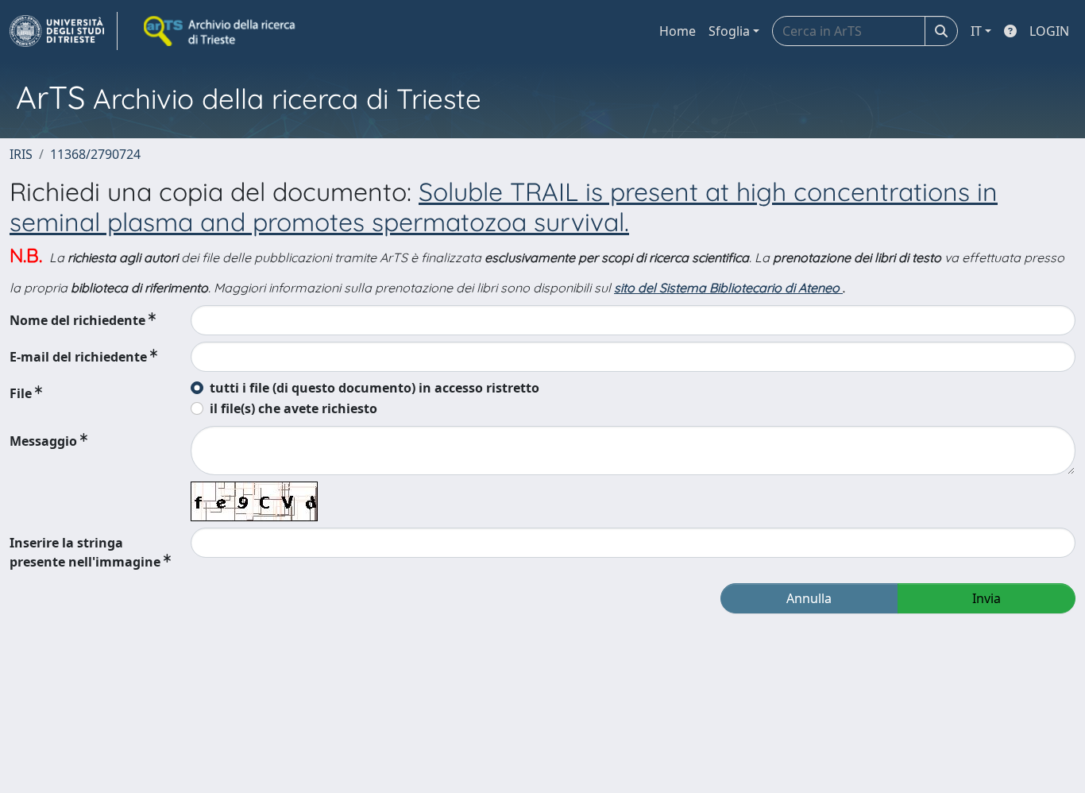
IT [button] (976, 31)
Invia (986, 598)
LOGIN (1049, 31)
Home (677, 31)
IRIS (21, 154)
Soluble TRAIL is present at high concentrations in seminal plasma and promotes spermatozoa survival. (504, 207)
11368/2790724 (95, 154)
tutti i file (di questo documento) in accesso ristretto (374, 387)
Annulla (809, 598)
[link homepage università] (220, 31)
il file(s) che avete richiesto (293, 408)
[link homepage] (64, 31)
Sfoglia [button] (729, 31)
